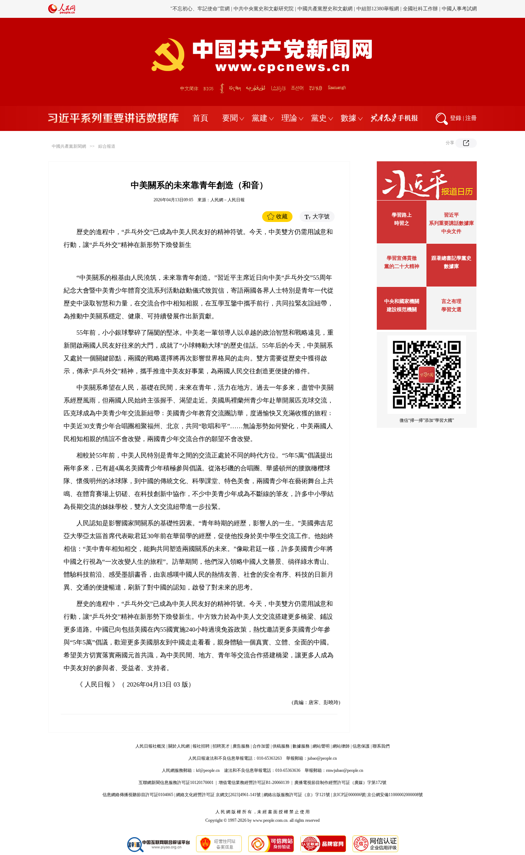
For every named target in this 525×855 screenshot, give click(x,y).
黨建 (260, 117)
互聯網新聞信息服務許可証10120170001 (176, 782)
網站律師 (341, 746)
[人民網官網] (61, 12)
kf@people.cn (208, 770)
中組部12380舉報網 (377, 8)
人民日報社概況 (150, 746)
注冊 (471, 118)
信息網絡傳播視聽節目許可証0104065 (137, 794)
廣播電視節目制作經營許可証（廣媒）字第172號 (340, 782)
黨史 (319, 117)
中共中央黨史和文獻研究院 (264, 8)
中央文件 (451, 231)
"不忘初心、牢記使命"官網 (200, 8)
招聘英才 (221, 746)
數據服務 (301, 746)
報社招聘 (201, 746)
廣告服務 (241, 746)
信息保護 (361, 746)
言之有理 (451, 301)
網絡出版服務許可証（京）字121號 (297, 794)
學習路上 (402, 215)
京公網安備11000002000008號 (395, 794)
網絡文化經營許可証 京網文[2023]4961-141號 (218, 794)
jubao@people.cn (322, 758)
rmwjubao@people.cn (344, 770)
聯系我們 (381, 746)
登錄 (455, 118)
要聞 (230, 117)
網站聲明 (321, 746)
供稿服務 (281, 746)
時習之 (401, 223)
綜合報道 (106, 146)
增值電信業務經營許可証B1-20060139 (254, 782)
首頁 (200, 117)
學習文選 (451, 309)
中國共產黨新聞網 (69, 146)
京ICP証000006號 (349, 794)
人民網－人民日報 (227, 199)
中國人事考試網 (459, 8)
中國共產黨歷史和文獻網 (325, 8)
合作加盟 (261, 746)
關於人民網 (179, 746)
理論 (289, 117)
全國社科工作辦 (420, 8)
